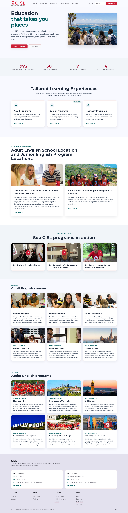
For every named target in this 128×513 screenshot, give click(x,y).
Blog (77, 496)
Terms (57, 502)
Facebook (79, 499)
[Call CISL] (89, 3)
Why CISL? (35, 46)
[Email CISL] (92, 3)
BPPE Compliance (60, 499)
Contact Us (99, 3)
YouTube (79, 504)
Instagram (79, 502)
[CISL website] (113, 509)
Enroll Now (111, 3)
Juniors (13, 499)
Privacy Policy (59, 496)
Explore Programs (19, 46)
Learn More (17, 123)
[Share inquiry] (116, 509)
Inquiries (16, 485)
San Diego (14, 496)
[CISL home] (18, 3)
